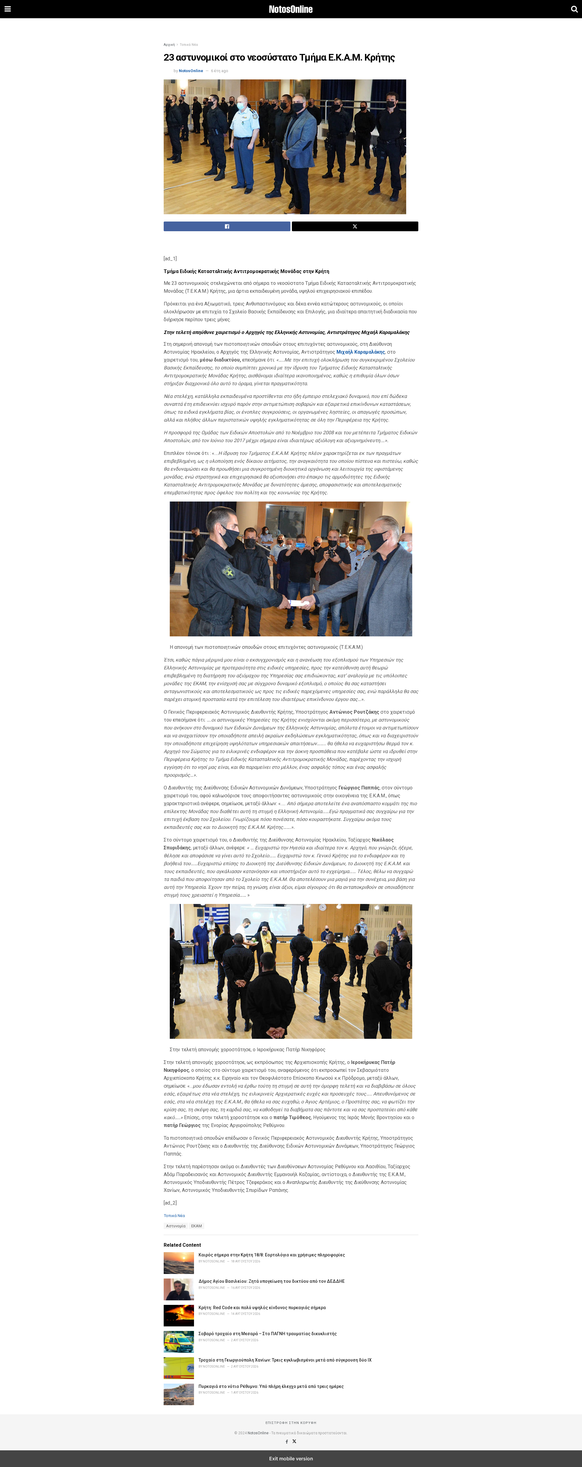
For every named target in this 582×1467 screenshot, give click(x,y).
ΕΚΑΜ (196, 1226)
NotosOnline (191, 70)
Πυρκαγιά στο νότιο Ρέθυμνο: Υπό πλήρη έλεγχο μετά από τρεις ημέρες (271, 1386)
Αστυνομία (176, 1226)
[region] (291, 25)
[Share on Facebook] (227, 226)
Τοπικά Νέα (189, 45)
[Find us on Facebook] (287, 1441)
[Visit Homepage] (291, 9)
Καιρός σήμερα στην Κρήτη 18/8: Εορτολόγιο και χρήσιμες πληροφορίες (272, 1254)
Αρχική (169, 45)
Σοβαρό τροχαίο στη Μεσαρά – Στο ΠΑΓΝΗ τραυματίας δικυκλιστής (268, 1333)
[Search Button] (574, 9)
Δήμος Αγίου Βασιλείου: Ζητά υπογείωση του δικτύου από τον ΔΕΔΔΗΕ (272, 1281)
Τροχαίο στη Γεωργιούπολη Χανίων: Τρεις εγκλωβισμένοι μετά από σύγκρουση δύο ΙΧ (285, 1360)
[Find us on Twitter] (294, 1441)
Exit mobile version (291, 1458)
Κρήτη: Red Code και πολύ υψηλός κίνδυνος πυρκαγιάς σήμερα (262, 1307)
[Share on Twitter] (355, 226)
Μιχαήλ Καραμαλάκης (360, 352)
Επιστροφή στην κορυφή (291, 1423)
